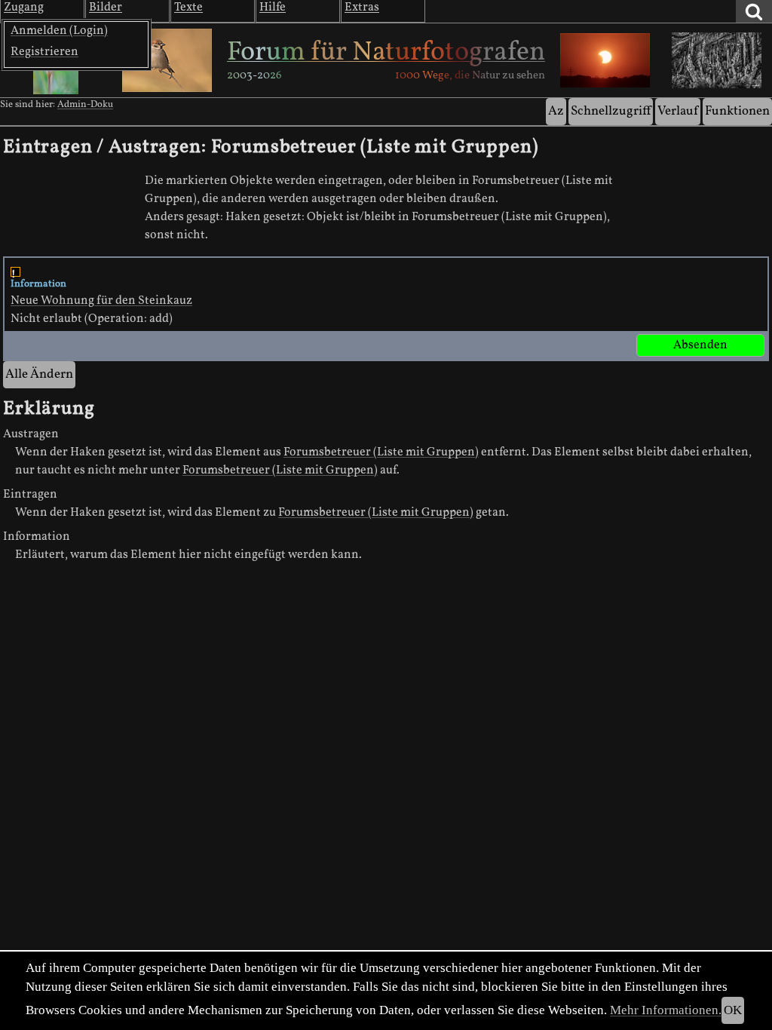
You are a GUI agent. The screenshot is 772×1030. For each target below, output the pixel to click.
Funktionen (737, 111)
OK (733, 1010)
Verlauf (677, 111)
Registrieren (44, 52)
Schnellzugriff (611, 111)
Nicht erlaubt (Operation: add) (101, 302)
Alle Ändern (39, 374)
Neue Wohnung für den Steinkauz (101, 301)
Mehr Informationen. (665, 1010)
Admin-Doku (85, 105)
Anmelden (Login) (59, 31)
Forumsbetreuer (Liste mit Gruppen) (381, 452)
